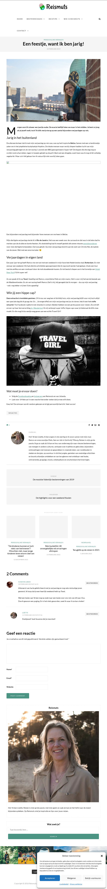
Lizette (25, 613)
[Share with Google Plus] (95, 425)
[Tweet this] (92, 425)
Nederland (86, 542)
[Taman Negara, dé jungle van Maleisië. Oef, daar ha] (9, 855)
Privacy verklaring (76, 884)
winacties (12, 413)
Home (20, 19)
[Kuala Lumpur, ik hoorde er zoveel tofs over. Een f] (27, 855)
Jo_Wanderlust (36, 308)
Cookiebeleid (64, 884)
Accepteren (50, 878)
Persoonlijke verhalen (53, 40)
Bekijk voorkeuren (93, 878)
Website (10, 687)
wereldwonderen (90, 243)
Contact (21, 31)
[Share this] (89, 425)
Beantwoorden (92, 583)
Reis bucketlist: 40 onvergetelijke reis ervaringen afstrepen (53, 548)
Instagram (38, 396)
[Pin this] (98, 425)
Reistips (53, 19)
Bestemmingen (34, 19)
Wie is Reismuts (72, 19)
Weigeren (71, 878)
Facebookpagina (25, 396)
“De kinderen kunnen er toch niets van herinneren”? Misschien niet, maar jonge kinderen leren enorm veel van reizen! (20, 551)
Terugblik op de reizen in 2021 (86, 550)
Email (9, 678)
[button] (101, 856)
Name (9, 669)
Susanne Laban (24, 582)
